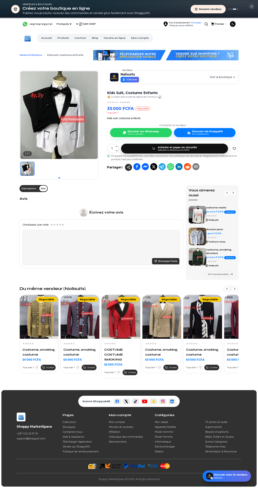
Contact (80, 37)
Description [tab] (29, 188)
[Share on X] (153, 166)
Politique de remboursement (80, 451)
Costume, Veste (216, 251)
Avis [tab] (43, 188)
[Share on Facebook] (136, 166)
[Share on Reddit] (187, 166)
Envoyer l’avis (167, 261)
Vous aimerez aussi (202, 192)
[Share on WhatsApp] (170, 166)
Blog (95, 37)
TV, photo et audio (216, 422)
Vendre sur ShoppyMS (76, 446)
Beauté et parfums (217, 431)
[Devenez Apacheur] (237, 9)
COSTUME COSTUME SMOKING (113, 354)
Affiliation (114, 431)
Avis (23, 198)
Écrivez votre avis (106, 212)
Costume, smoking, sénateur (218, 229)
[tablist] (33, 188)
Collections (69, 422)
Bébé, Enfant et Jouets (219, 436)
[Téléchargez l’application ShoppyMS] (231, 9)
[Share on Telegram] (162, 166)
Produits (63, 37)
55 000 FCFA (113, 364)
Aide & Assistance (73, 436)
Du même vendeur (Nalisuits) (52, 288)
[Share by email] (195, 166)
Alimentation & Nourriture (221, 451)
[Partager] (128, 167)
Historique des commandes (126, 436)
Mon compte (140, 37)
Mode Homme (164, 431)
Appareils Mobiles (165, 427)
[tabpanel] (101, 232)
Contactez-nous (72, 431)
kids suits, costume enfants (218, 208)
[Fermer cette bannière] (251, 6)
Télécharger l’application (77, 441)
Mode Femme (164, 436)
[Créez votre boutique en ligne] (234, 9)
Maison (159, 451)
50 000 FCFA (31, 359)
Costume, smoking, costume (38, 352)
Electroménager (165, 446)
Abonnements (118, 441)
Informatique (163, 441)
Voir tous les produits (218, 274)
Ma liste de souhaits (121, 427)
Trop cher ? (112, 112)
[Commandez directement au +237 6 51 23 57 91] (229, 9)
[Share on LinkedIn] (179, 166)
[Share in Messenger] (145, 166)
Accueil (46, 37)
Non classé (161, 422)
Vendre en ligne (114, 37)
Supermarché (213, 427)
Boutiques (69, 427)
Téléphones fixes (215, 446)
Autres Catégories (216, 441)
